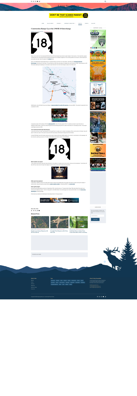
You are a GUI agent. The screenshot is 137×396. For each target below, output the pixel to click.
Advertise (32, 283)
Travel (63, 284)
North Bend (53, 282)
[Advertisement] (59, 242)
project (50, 59)
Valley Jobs (33, 285)
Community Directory (69, 23)
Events (86, 23)
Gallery (93, 23)
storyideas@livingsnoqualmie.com (95, 286)
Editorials (65, 280)
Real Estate (67, 282)
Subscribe (95, 219)
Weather (32, 280)
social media (72, 184)
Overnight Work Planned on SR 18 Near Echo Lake (59, 231)
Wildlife (71, 284)
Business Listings (34, 287)
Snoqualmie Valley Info (48, 31)
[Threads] (32, 211)
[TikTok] (37, 211)
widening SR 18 (51, 123)
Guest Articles (74, 280)
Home (43, 23)
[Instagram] (35, 211)
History (78, 280)
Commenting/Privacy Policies (49, 296)
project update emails (55, 184)
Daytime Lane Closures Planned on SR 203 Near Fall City (39, 231)
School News (78, 282)
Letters (82, 280)
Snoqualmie (83, 282)
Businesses (53, 280)
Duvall (61, 280)
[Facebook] (34, 211)
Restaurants (72, 282)
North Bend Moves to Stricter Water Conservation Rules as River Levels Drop (78, 231)
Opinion (58, 23)
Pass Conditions (62, 282)
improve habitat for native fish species (59, 105)
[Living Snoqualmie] (68, 6)
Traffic (80, 23)
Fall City (69, 280)
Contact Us (33, 288)
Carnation (57, 280)
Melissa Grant (40, 31)
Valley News (50, 23)
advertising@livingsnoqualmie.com (95, 287)
